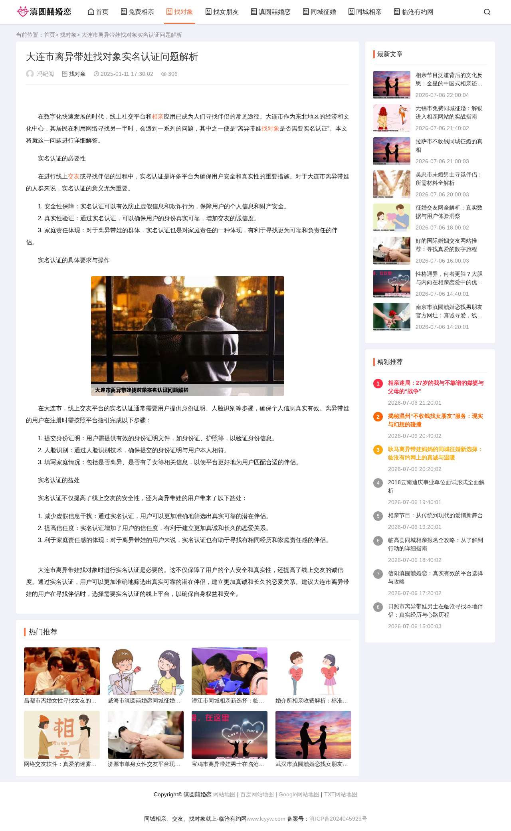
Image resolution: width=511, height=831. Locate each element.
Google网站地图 (299, 794)
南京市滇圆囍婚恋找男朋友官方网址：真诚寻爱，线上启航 (449, 315)
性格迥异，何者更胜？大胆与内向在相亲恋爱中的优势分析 (449, 282)
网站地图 (224, 794)
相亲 (158, 116)
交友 (74, 176)
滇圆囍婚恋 (275, 11)
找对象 (183, 11)
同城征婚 (323, 11)
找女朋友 (226, 11)
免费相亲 (141, 11)
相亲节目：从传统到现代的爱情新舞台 (435, 515)
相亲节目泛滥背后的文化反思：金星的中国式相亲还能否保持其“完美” (449, 83)
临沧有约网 (418, 11)
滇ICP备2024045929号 (338, 818)
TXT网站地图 (340, 794)
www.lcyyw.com (266, 818)
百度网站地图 (257, 794)
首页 (102, 11)
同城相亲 (369, 11)
